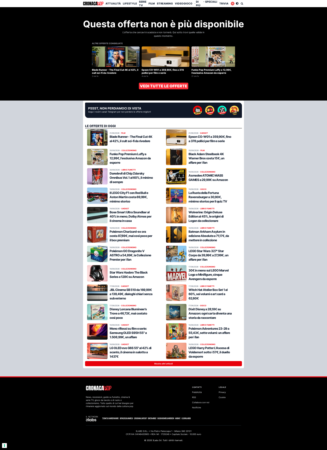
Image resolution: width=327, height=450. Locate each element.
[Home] (93, 4)
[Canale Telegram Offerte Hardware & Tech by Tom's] (197, 110)
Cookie (222, 397)
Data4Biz (152, 418)
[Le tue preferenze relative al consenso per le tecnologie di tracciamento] (4, 445)
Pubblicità (197, 392)
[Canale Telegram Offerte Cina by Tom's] (234, 110)
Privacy (222, 392)
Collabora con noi (200, 402)
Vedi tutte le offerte (163, 86)
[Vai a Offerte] (233, 4)
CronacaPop (140, 418)
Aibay (177, 418)
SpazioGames (126, 418)
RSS (194, 397)
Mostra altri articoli (163, 363)
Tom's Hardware (110, 418)
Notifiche (196, 407)
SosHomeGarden (165, 418)
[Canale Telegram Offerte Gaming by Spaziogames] (209, 110)
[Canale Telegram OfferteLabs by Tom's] (222, 110)
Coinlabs (186, 418)
